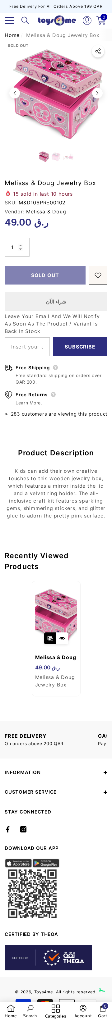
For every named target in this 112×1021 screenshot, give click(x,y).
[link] (11, 1011)
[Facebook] (8, 829)
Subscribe (80, 347)
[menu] (9, 20)
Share (98, 51)
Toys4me (43, 991)
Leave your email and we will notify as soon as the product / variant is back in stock (52, 323)
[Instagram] (23, 829)
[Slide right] (97, 93)
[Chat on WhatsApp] (104, 984)
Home (12, 35)
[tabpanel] (56, 638)
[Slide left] (14, 93)
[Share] (98, 51)
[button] (25, 20)
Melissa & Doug (46, 211)
